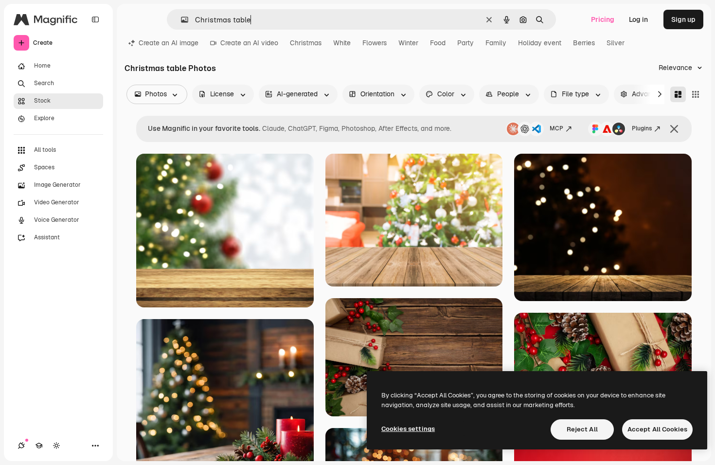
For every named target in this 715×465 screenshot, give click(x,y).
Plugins (642, 128)
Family (495, 42)
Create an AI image (168, 42)
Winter (408, 42)
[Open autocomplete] (180, 19)
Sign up (683, 19)
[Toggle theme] (56, 445)
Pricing (602, 19)
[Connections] (21, 445)
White (342, 42)
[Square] (695, 94)
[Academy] (39, 445)
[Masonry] (678, 94)
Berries (584, 42)
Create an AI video (249, 42)
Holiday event (539, 42)
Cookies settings (408, 429)
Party (465, 42)
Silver (616, 42)
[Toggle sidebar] (95, 19)
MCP (556, 128)
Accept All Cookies (657, 429)
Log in (638, 19)
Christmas (306, 42)
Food (438, 42)
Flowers (374, 42)
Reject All (582, 429)
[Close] (674, 129)
